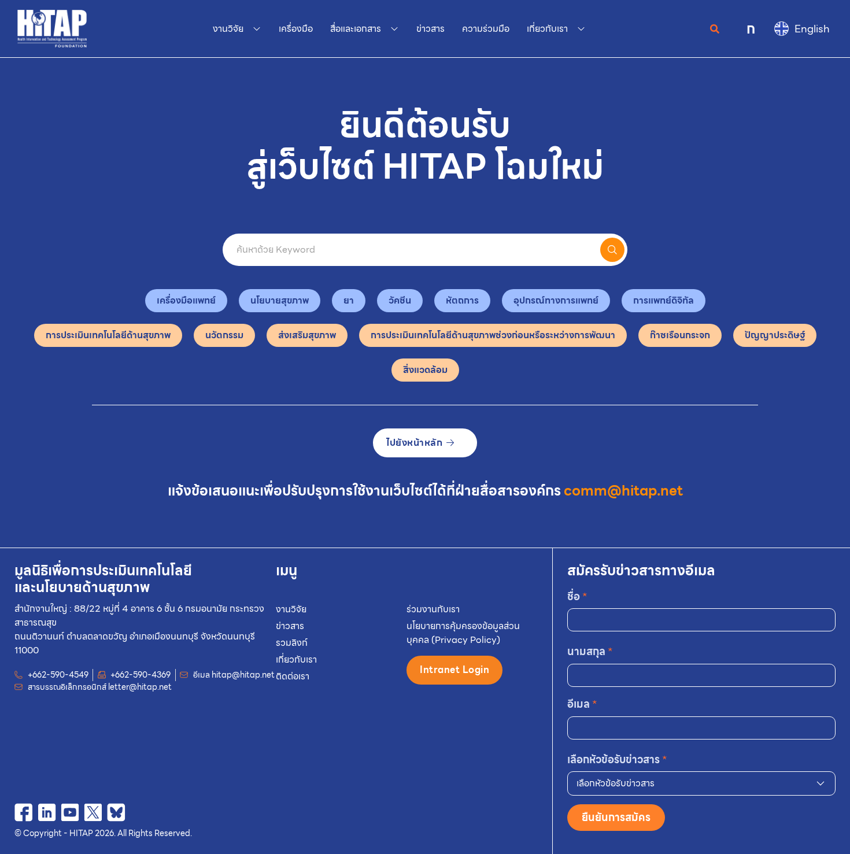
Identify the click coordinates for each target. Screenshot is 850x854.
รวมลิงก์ (292, 642)
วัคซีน (400, 300)
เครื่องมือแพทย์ (186, 300)
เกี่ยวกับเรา (296, 659)
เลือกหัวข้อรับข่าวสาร (617, 759)
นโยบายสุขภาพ (279, 300)
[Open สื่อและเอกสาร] (394, 29)
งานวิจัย (291, 609)
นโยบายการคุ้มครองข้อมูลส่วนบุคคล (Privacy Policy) (463, 633)
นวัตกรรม (224, 335)
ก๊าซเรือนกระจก (680, 335)
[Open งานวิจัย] (256, 29)
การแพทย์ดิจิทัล (663, 300)
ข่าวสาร (290, 626)
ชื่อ (577, 596)
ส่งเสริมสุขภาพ (307, 335)
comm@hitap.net (623, 491)
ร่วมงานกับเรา (433, 609)
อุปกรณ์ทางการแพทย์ (555, 300)
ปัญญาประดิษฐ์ (775, 335)
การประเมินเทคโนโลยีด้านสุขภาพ (108, 335)
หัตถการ (462, 300)
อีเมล (582, 704)
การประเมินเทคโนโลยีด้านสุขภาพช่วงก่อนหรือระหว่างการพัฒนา (493, 335)
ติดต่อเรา (292, 676)
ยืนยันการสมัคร (616, 817)
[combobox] (701, 783)
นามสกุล (590, 651)
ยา (348, 300)
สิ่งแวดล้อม (425, 370)
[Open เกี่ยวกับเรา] (581, 29)
